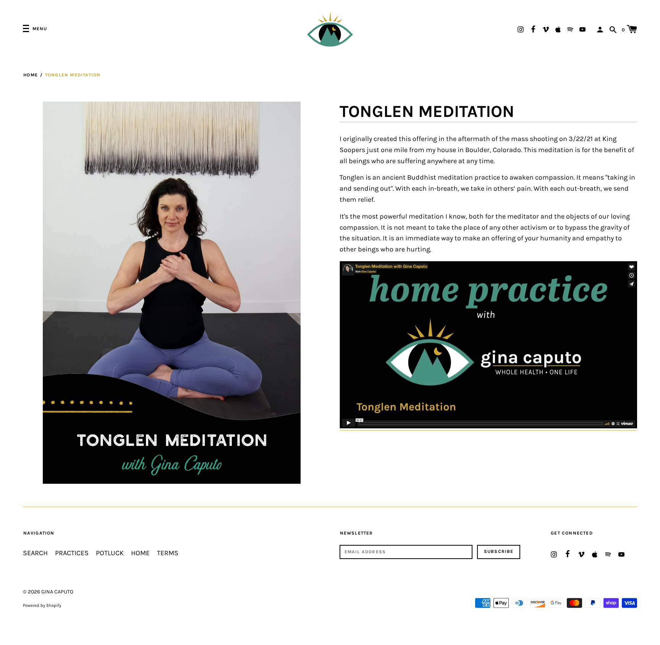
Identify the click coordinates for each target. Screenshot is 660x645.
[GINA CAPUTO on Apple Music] (558, 28)
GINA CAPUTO (57, 591)
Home (30, 75)
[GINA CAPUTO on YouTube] (582, 28)
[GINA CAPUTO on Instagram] (521, 28)
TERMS (167, 553)
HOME (140, 553)
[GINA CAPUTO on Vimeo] (546, 28)
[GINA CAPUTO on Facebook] (533, 28)
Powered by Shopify (42, 605)
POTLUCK (110, 553)
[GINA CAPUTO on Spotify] (570, 28)
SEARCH (35, 553)
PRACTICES (72, 553)
